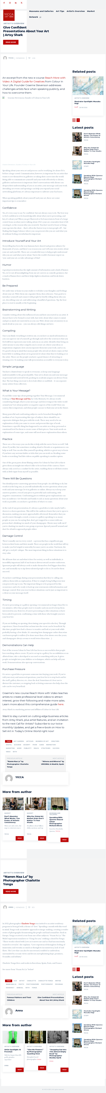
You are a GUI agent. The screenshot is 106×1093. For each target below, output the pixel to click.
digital (9, 745)
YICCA (10, 58)
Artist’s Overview (81, 98)
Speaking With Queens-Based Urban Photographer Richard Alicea (93, 178)
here (60, 704)
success (56, 748)
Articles (29, 741)
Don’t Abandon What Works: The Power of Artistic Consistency (12, 819)
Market (7, 813)
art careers (19, 741)
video (8, 752)
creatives (55, 741)
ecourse (17, 745)
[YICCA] (5, 58)
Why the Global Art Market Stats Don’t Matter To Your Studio (35, 819)
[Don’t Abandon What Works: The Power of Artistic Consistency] (13, 803)
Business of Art (42, 741)
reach (36, 748)
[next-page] (78, 120)
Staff (76, 107)
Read (20, 838)
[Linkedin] (15, 3)
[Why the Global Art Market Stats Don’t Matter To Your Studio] (35, 803)
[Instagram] (10, 3)
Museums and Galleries (54, 814)
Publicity (27, 748)
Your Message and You (21, 399)
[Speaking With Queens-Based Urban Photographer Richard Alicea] (58, 803)
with (15, 752)
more (19, 748)
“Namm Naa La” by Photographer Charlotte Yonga (18, 764)
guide (41, 745)
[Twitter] (21, 3)
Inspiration (51, 745)
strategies (45, 748)
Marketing (10, 748)
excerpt (26, 745)
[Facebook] (4, 3)
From (35, 745)
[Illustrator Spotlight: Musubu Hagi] (88, 85)
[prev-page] (74, 120)
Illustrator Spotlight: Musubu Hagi (92, 162)
